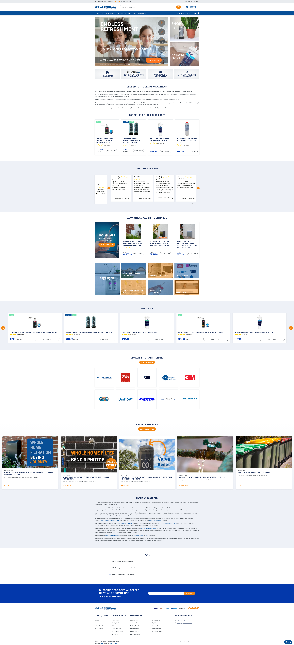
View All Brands (147, 362)
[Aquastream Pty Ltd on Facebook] (189, 608)
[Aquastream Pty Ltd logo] (105, 7)
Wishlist (197, 1)
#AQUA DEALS (99, 626)
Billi (144, 528)
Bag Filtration (155, 623)
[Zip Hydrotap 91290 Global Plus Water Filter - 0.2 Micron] (147, 328)
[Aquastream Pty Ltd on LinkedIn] (192, 608)
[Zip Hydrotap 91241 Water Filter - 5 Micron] (259, 328)
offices (170, 523)
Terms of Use (179, 641)
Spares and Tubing (157, 631)
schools (174, 523)
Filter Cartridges (134, 628)
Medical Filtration (135, 634)
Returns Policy (196, 641)
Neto (102, 643)
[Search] (178, 7)
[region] (153, 188)
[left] (3, 328)
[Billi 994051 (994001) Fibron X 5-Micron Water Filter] (160, 137)
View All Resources (147, 429)
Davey (154, 528)
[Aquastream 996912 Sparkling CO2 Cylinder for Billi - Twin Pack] (203, 328)
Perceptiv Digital (113, 643)
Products (97, 623)
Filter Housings (134, 631)
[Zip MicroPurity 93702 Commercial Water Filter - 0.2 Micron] (35, 328)
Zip (142, 528)
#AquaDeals (142, 13)
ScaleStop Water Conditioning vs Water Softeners (27, 477)
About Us (97, 620)
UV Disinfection (156, 620)
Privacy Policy (187, 641)
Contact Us (189, 1)
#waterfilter (107, 235)
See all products (107, 244)
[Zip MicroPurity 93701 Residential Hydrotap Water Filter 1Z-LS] (107, 137)
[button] (99, 13)
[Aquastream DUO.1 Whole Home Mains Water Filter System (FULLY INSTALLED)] (160, 240)
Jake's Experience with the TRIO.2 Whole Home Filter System (205, 477)
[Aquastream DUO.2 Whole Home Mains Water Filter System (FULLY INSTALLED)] (133, 240)
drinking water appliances (112, 535)
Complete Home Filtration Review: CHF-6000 (139, 477)
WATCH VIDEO (8, 486)
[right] (291, 328)
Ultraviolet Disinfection (155, 520)
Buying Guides (116, 623)
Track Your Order (116, 628)
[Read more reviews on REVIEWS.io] (100, 194)
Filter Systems (134, 620)
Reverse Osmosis (157, 626)
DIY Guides (115, 626)
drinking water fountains (125, 523)
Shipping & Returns (117, 631)
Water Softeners (156, 628)
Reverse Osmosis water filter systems (110, 520)
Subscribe (189, 593)
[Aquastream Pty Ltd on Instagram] (195, 608)
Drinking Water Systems (136, 626)
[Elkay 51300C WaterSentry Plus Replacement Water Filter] (187, 137)
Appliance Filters (134, 623)
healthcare (165, 523)
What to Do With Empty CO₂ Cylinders (79, 472)
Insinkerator (149, 528)
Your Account (115, 620)
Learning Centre (130, 13)
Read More (66, 486)
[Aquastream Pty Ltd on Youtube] (198, 608)
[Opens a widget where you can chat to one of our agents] (288, 642)
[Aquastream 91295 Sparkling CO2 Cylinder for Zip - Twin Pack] (133, 137)
